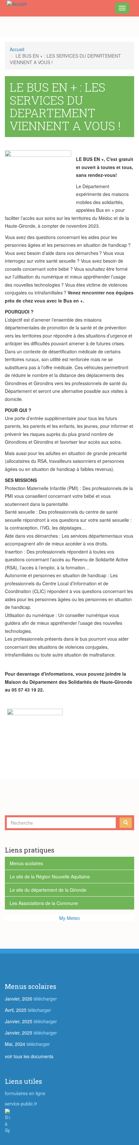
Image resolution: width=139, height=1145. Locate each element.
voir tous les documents (29, 1056)
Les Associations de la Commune (44, 903)
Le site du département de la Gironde (48, 890)
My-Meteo (69, 918)
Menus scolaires (26, 863)
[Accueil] (16, 3)
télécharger (45, 998)
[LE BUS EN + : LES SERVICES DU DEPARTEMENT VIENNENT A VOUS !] (40, 176)
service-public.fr (21, 1103)
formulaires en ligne (25, 1093)
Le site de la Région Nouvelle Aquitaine (50, 876)
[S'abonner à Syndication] (69, 1121)
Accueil (17, 49)
